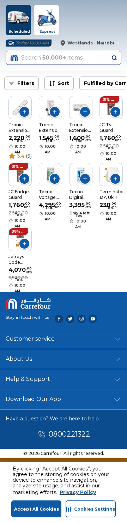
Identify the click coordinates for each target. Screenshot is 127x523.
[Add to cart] (24, 111)
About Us (19, 358)
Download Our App (33, 399)
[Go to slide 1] (47, 109)
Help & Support (28, 379)
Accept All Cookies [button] (36, 509)
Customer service (30, 338)
